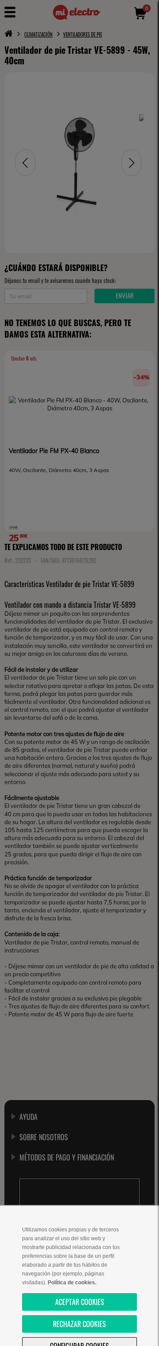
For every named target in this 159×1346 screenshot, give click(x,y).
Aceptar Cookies (79, 1302)
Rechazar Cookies (79, 1324)
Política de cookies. (72, 1282)
